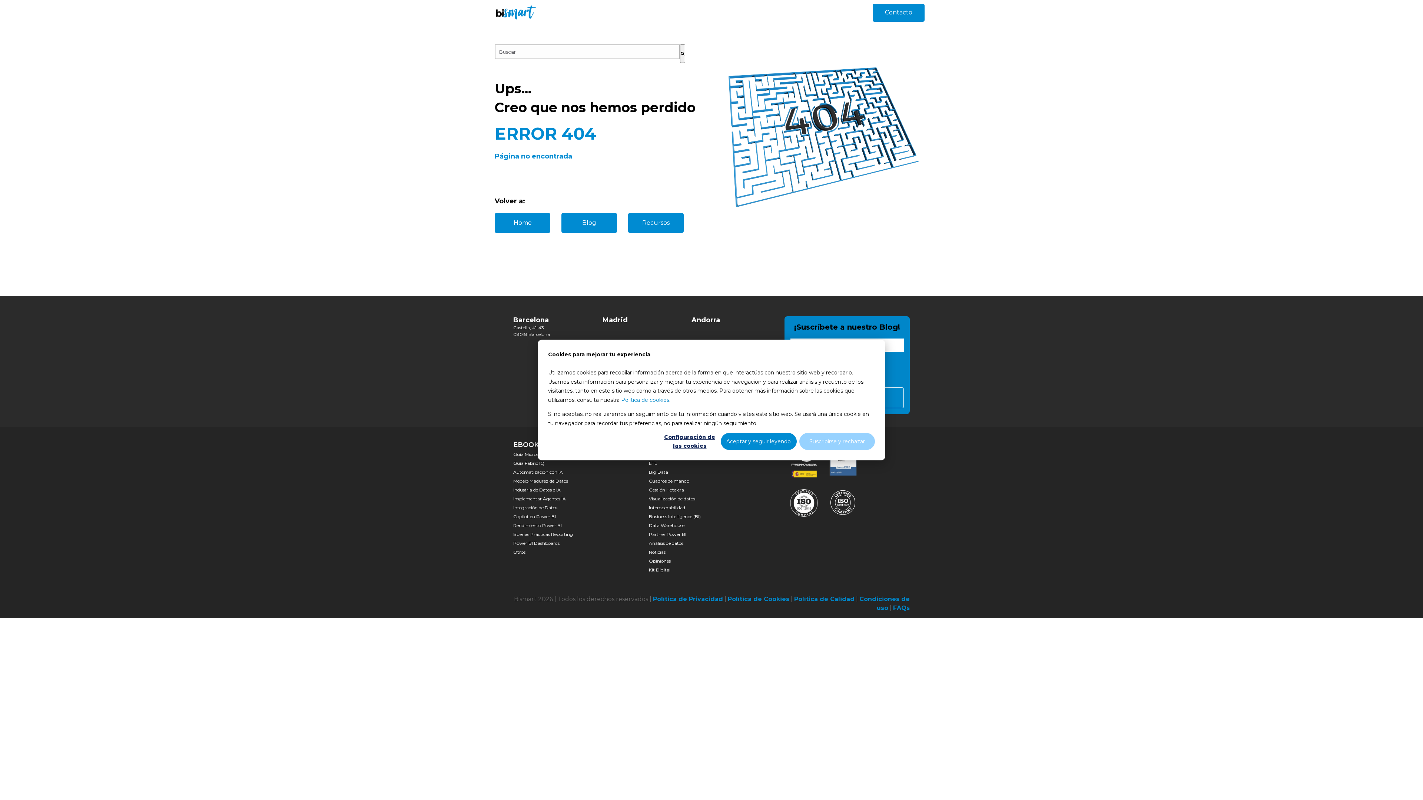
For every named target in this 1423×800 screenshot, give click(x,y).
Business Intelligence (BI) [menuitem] (675, 516)
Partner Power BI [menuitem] (667, 534)
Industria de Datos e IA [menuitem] (537, 490)
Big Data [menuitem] (658, 472)
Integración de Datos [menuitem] (535, 507)
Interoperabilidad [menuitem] (667, 507)
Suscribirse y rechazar (837, 441)
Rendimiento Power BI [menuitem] (537, 525)
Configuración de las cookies (689, 442)
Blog (589, 222)
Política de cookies (645, 399)
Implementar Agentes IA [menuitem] (539, 498)
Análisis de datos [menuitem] (666, 543)
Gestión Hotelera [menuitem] (666, 490)
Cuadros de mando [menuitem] (669, 481)
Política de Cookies (758, 599)
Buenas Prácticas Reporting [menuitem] (543, 534)
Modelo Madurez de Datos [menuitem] (540, 481)
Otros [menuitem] (519, 552)
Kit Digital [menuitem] (659, 570)
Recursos (656, 222)
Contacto (898, 12)
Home (523, 222)
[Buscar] (682, 53)
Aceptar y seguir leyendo (758, 441)
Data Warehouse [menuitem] (666, 525)
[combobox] (587, 51)
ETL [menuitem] (653, 463)
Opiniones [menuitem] (660, 561)
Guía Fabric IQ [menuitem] (528, 463)
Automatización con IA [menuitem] (538, 472)
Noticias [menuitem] (657, 552)
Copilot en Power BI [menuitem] (534, 516)
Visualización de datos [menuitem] (672, 498)
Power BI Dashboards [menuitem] (536, 543)
